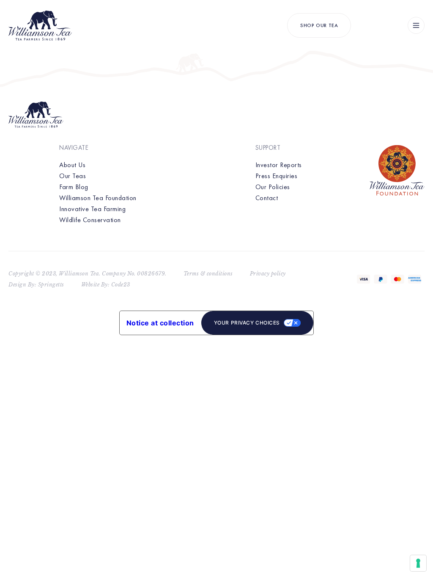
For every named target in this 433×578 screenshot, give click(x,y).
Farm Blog (73, 186)
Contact (266, 197)
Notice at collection (160, 323)
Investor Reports (278, 164)
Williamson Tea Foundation (98, 197)
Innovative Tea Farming (92, 208)
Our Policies (272, 186)
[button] (416, 25)
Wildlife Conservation (90, 219)
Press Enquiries (276, 175)
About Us (72, 164)
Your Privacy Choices (247, 322)
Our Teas (72, 175)
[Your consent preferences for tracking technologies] (418, 563)
